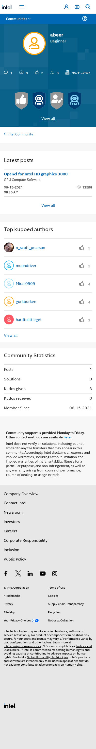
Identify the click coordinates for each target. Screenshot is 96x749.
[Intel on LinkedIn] (30, 574)
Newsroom (13, 512)
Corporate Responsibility (26, 540)
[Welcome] (74, 101)
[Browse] (17, 21)
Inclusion (11, 549)
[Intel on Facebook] (6, 574)
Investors (12, 521)
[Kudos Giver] (21, 101)
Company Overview (21, 493)
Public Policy (15, 559)
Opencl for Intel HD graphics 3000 (36, 174)
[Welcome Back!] (39, 101)
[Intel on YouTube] (42, 574)
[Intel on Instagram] (54, 574)
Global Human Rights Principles (47, 657)
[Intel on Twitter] (18, 574)
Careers (10, 531)
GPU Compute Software (22, 179)
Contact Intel (15, 503)
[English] (77, 7)
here (67, 437)
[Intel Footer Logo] (10, 705)
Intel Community (20, 133)
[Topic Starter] (57, 101)
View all (48, 118)
